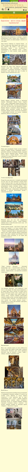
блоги (4, 14)
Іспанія (5, 16)
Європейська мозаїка (18, 14)
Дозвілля (14, 1)
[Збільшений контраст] (24, 10)
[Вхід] (8, 9)
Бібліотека (5, 1)
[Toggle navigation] (14, 12)
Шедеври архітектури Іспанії (16, 16)
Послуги (22, 1)
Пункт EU (9, 14)
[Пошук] (2, 9)
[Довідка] (5, 9)
